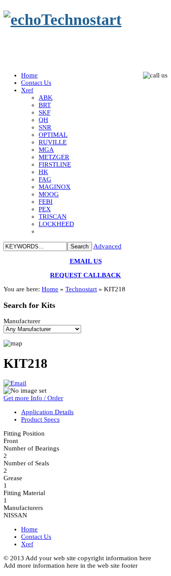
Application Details (47, 411)
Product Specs (40, 419)
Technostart (81, 289)
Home (50, 289)
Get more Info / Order (33, 397)
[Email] (15, 383)
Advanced (107, 246)
